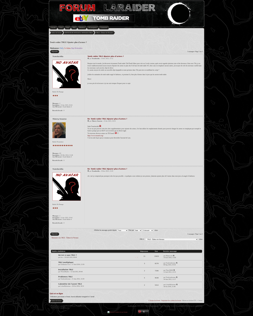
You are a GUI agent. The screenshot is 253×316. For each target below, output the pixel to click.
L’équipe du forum (154, 300)
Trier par (131, 230)
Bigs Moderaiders (76, 48)
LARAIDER (180, 306)
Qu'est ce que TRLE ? (67, 255)
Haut (201, 114)
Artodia (167, 306)
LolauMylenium (65, 286)
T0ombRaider (65, 271)
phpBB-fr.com (64, 307)
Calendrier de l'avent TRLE (70, 284)
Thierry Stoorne (97, 121)
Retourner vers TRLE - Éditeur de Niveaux (65, 238)
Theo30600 (169, 270)
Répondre (55, 51)
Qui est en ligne (56, 293)
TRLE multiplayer (66, 262)
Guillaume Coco (65, 264)
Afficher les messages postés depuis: (105, 230)
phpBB (62, 306)
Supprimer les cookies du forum (171, 300)
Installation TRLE (65, 270)
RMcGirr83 (155, 306)
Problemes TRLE (65, 277)
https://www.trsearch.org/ (95, 136)
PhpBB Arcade (132, 306)
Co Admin (67, 48)
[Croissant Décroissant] (150, 230)
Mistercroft (169, 255)
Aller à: (142, 239)
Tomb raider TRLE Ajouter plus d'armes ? (68, 42)
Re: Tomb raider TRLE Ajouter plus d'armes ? (107, 119)
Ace (61, 257)
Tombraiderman (171, 263)
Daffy (61, 48)
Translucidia (96, 58)
